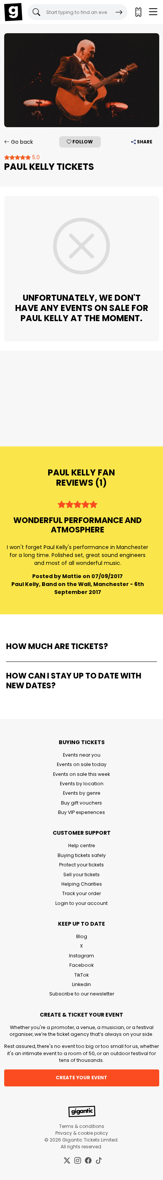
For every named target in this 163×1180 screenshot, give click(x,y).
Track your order (81, 893)
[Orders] (138, 12)
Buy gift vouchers (81, 803)
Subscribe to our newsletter (81, 994)
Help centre (81, 845)
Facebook (81, 965)
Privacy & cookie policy (81, 1133)
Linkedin (81, 984)
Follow (82, 141)
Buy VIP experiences (81, 812)
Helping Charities (81, 884)
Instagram (81, 955)
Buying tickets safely (82, 855)
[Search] (119, 12)
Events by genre (81, 793)
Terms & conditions (81, 1126)
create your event (81, 1077)
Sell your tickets (81, 874)
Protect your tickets (81, 865)
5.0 (35, 157)
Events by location (81, 783)
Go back (21, 142)
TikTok (81, 975)
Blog (81, 936)
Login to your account (81, 903)
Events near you (81, 755)
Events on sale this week (81, 774)
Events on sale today (82, 764)
